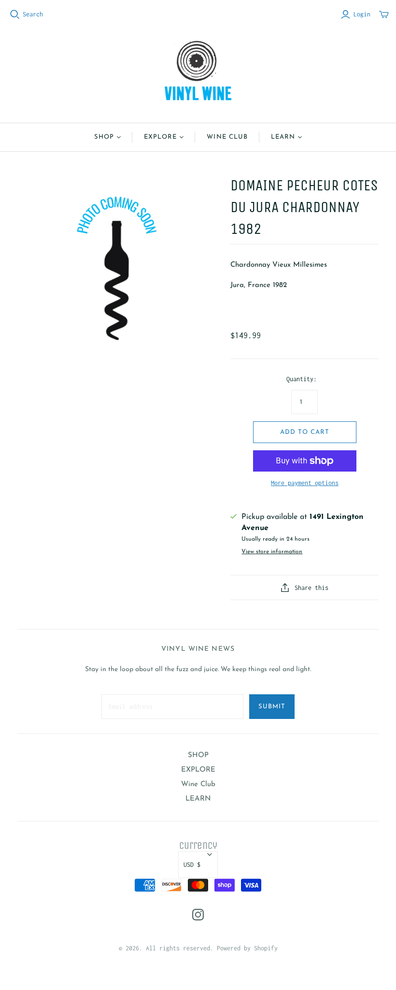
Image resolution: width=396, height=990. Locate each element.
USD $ (192, 864)
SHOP (104, 137)
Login (362, 14)
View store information (271, 552)
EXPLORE (160, 137)
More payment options (305, 483)
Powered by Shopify (247, 948)
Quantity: (301, 379)
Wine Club (227, 137)
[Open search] (15, 14)
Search (33, 14)
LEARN (283, 137)
